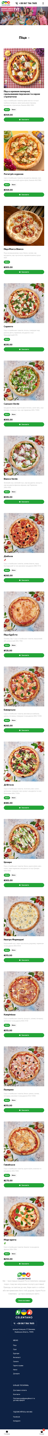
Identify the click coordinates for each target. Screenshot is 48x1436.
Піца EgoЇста (10, 634)
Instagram (16, 1421)
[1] (42, 1432)
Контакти (16, 1394)
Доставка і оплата (20, 1390)
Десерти (16, 1374)
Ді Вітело (9, 784)
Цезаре (8, 862)
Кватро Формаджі (14, 939)
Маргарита (10, 1239)
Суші (15, 1349)
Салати (16, 1361)
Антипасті (17, 1357)
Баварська (9, 709)
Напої (15, 1370)
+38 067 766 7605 (28, 3)
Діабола (8, 556)
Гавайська (9, 1164)
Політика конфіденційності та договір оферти (24, 1399)
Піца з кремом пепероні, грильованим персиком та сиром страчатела (22, 94)
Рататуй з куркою (13, 174)
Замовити (25, 119)
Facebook (16, 1417)
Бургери (16, 1353)
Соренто (8, 326)
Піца (14, 1345)
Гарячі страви (18, 1365)
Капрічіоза (9, 1014)
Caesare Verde (11, 403)
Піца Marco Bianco (13, 249)
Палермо (9, 1089)
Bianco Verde (11, 478)
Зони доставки (24, 1300)
